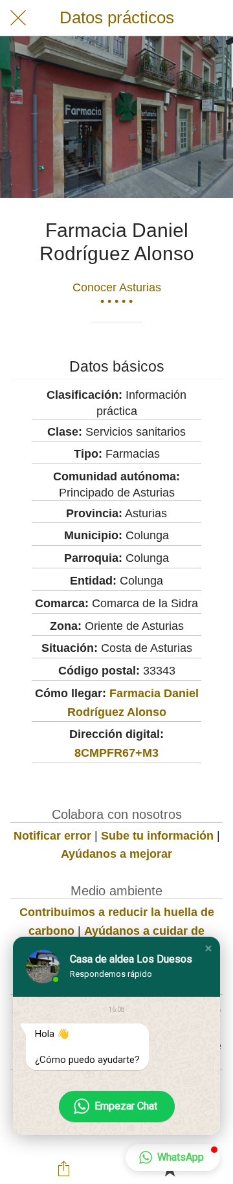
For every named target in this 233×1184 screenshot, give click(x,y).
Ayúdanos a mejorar (116, 853)
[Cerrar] (18, 18)
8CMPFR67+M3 (116, 752)
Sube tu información (157, 835)
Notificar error (52, 835)
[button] (208, 948)
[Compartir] (63, 1168)
